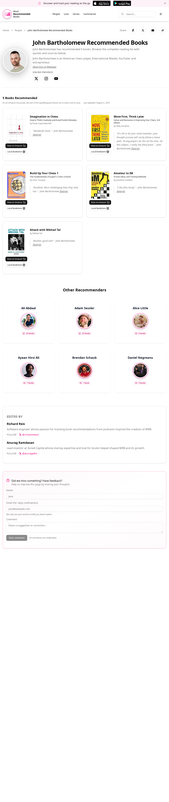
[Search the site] (122, 14)
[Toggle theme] (160, 14)
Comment (11, 519)
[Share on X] (143, 30)
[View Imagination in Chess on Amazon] (16, 128)
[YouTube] (56, 78)
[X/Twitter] (36, 78)
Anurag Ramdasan (20, 443)
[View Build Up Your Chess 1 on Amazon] (16, 185)
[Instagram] (46, 78)
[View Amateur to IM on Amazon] (100, 185)
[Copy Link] (162, 30)
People (56, 14)
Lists (66, 14)
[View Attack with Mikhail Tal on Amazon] (16, 241)
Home (6, 30)
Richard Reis (16, 424)
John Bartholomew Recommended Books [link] (50, 30)
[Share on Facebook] (133, 30)
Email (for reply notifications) (22, 502)
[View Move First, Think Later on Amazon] (100, 128)
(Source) (37, 134)
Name (9, 490)
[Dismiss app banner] (165, 3)
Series (76, 14)
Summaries (90, 14)
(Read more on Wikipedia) (44, 67)
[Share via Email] (152, 30)
